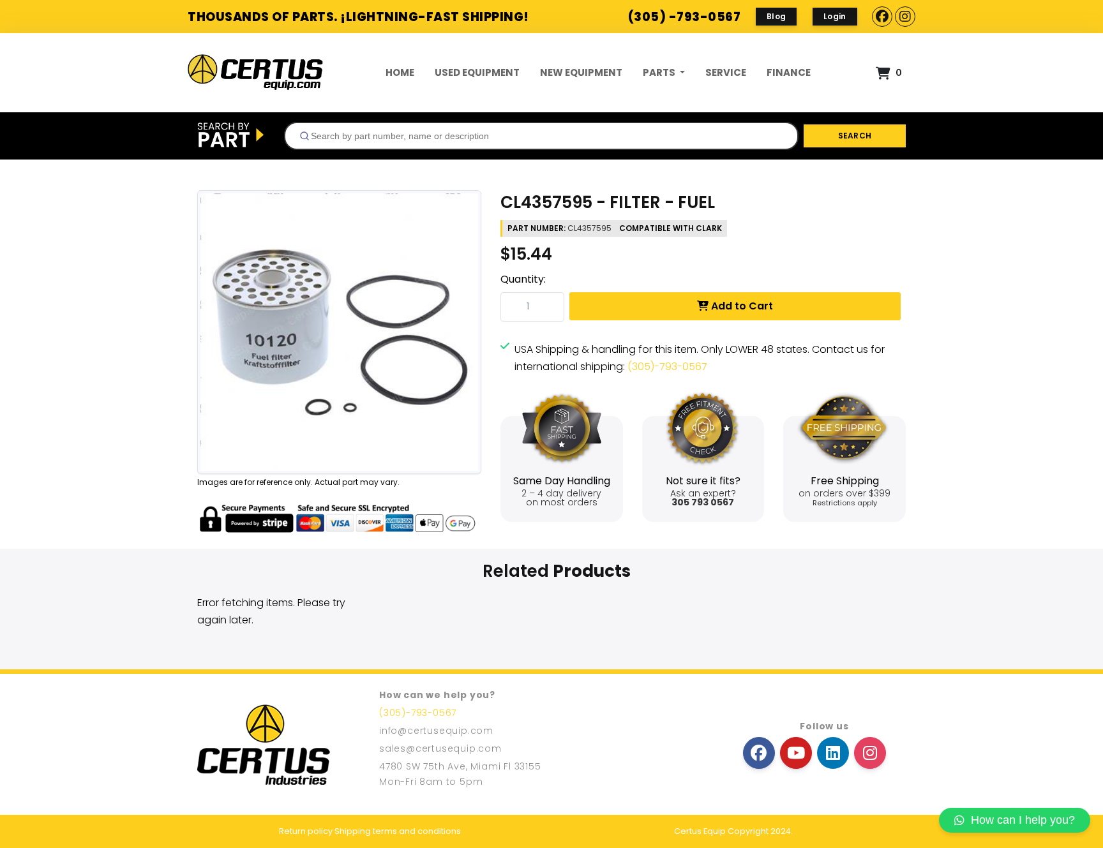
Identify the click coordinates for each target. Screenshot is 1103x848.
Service (725, 72)
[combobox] (541, 136)
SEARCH (855, 135)
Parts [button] (660, 72)
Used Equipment (477, 72)
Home (400, 72)
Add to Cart (741, 306)
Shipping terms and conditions (397, 831)
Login (834, 16)
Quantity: (523, 279)
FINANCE (789, 72)
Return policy (306, 831)
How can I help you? (1023, 820)
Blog (776, 16)
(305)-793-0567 (667, 366)
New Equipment (581, 72)
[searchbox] (546, 136)
